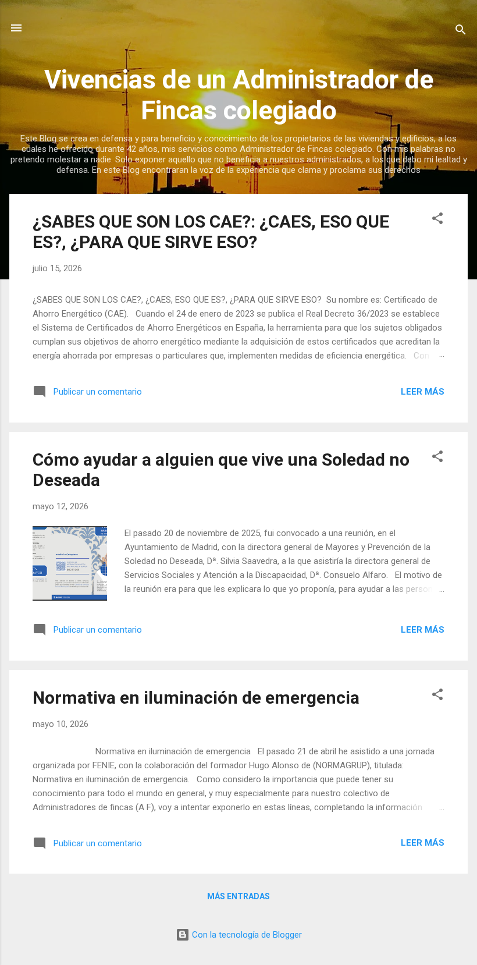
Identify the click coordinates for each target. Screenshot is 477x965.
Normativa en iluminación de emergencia (196, 697)
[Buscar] (461, 31)
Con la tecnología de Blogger (246, 934)
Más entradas (238, 896)
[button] (437, 220)
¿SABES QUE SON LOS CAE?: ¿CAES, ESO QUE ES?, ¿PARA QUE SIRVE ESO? (211, 231)
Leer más (422, 391)
